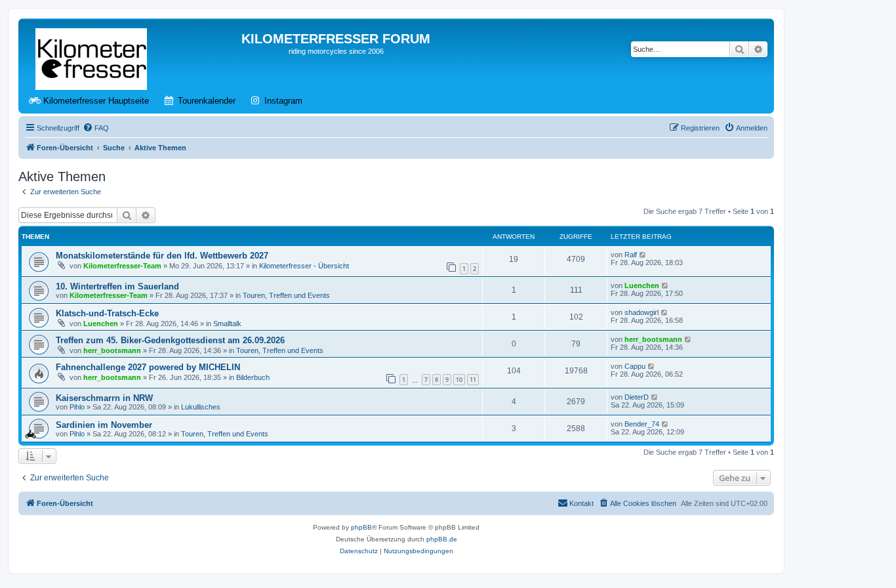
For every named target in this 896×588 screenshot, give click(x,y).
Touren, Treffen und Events (286, 295)
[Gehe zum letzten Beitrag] (643, 255)
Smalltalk (227, 323)
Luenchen (641, 285)
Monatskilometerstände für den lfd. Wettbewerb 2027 (162, 256)
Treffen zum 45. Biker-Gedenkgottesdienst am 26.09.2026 (170, 340)
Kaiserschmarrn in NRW (104, 398)
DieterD (636, 397)
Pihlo (77, 407)
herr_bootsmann (112, 350)
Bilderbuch (253, 377)
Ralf (630, 255)
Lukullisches (200, 407)
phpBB (361, 527)
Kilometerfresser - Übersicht (304, 266)
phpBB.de (441, 539)
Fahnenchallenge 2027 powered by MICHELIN (148, 367)
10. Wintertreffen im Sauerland (117, 286)
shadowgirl (641, 312)
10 (459, 379)
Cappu (634, 366)
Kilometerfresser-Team (122, 266)
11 (473, 379)
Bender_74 (641, 424)
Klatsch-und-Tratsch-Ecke (107, 313)
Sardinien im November (104, 425)
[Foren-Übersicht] (92, 56)
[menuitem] (96, 128)
